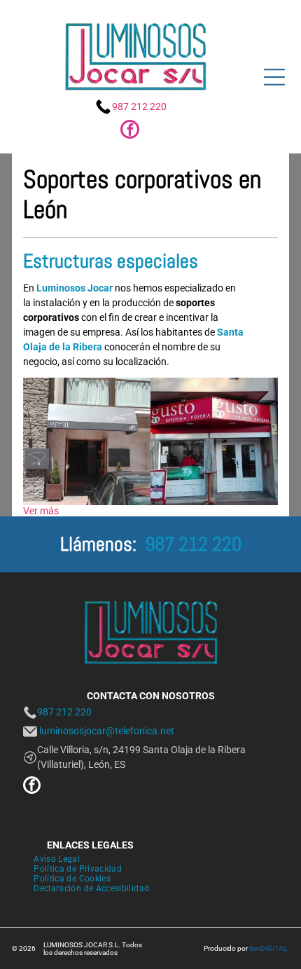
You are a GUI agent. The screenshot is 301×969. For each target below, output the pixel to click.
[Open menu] (274, 77)
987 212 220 (139, 106)
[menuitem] (56, 859)
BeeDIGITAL (268, 948)
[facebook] (129, 131)
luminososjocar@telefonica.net (106, 730)
